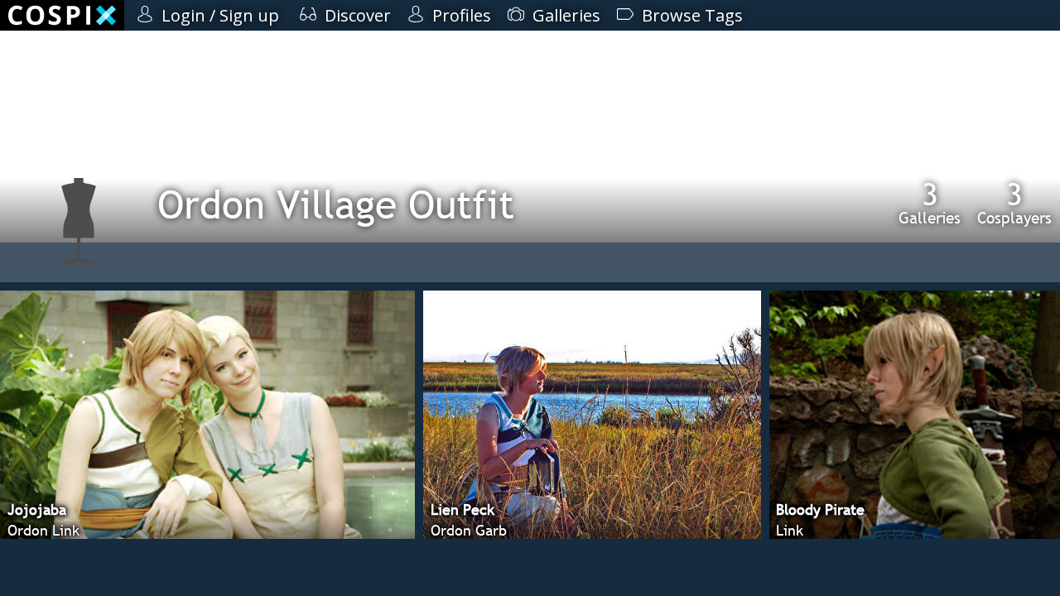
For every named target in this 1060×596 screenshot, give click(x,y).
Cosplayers (1014, 203)
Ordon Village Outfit (335, 204)
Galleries (930, 203)
